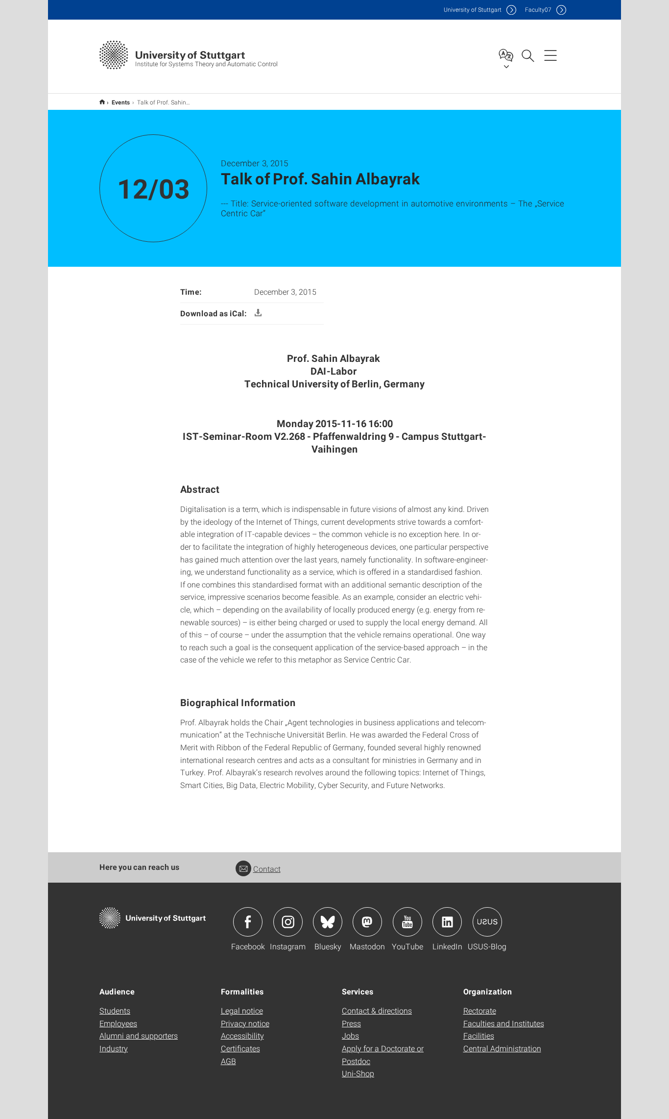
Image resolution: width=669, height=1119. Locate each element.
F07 (538, 9)
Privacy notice (245, 1023)
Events (121, 102)
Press (351, 1023)
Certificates (240, 1048)
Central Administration (502, 1048)
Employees (118, 1023)
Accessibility (242, 1035)
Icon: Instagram (288, 922)
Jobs (350, 1035)
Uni (473, 9)
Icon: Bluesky (327, 922)
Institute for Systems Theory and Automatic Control (102, 102)
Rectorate (479, 1010)
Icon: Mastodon (367, 922)
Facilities (478, 1035)
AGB (228, 1061)
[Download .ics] (258, 313)
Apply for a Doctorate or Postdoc (383, 1054)
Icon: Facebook (248, 922)
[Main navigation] (550, 55)
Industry (113, 1048)
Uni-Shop (358, 1073)
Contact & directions (377, 1010)
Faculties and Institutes (503, 1023)
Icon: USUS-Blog (487, 922)
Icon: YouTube (407, 922)
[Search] (527, 55)
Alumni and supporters (138, 1035)
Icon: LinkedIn (447, 922)
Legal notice (242, 1010)
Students (114, 1010)
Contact (267, 869)
